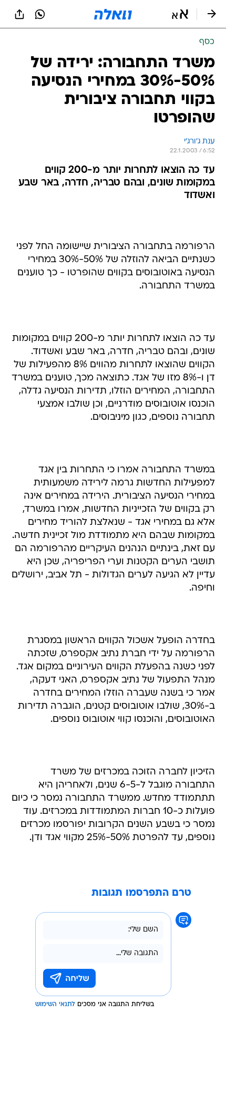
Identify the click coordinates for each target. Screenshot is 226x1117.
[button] (180, 14)
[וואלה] (113, 14)
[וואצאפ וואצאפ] (40, 14)
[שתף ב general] (19, 14)
